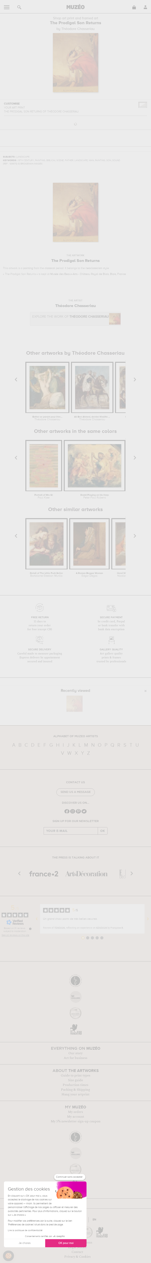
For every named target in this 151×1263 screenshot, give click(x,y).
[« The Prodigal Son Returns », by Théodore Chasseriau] (74, 704)
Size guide (75, 1080)
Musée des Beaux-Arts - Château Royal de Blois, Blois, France (88, 274)
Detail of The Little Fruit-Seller (46, 574)
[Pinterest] (78, 813)
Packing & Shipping (75, 1089)
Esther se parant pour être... (47, 418)
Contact (77, 1252)
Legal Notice (77, 1247)
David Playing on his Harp (94, 496)
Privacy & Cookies (77, 1256)
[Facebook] (67, 813)
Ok (102, 830)
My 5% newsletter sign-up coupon (75, 1121)
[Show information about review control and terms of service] (30, 928)
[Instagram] (73, 813)
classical (50, 268)
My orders (75, 1112)
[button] (8, 1256)
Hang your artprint (75, 1094)
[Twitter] (84, 813)
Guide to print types (75, 1075)
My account (75, 1116)
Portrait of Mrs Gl (43, 496)
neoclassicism (94, 268)
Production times (75, 1085)
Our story (75, 1053)
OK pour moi (66, 1243)
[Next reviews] (148, 919)
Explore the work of (70, 316)
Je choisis (24, 1243)
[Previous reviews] (37, 919)
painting (28, 268)
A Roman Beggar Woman (89, 574)
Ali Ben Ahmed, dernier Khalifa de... (92, 418)
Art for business (75, 1058)
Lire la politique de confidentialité (25, 1230)
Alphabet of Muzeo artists (75, 736)
